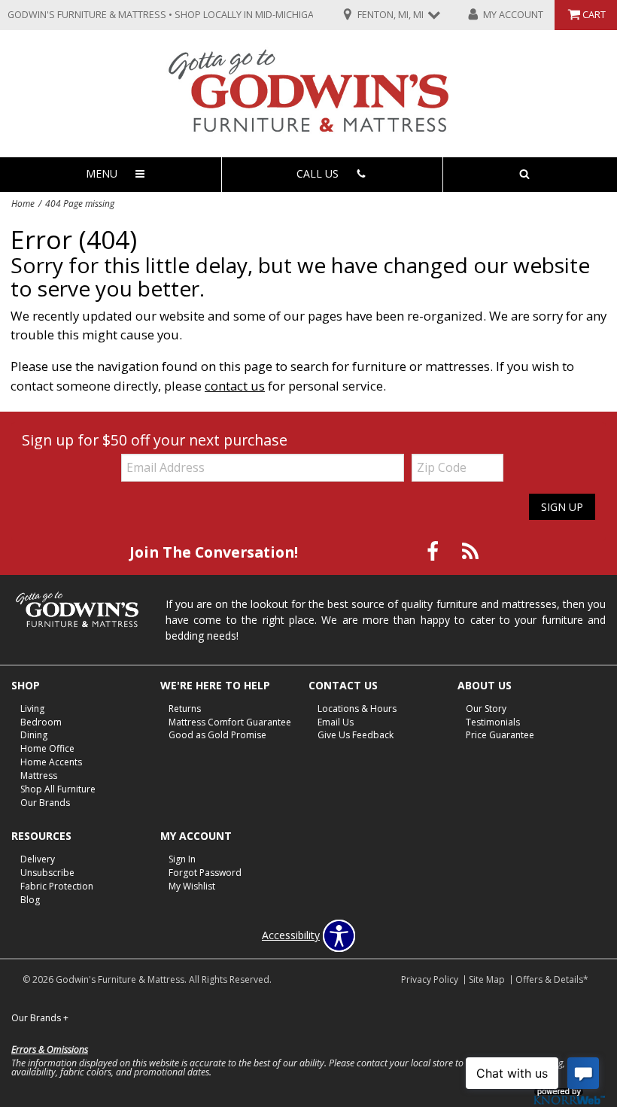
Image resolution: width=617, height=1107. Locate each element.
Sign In (182, 859)
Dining (33, 734)
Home (23, 203)
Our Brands (45, 802)
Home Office (47, 748)
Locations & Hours (357, 707)
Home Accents (51, 762)
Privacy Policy (429, 979)
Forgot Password (205, 872)
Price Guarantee (500, 734)
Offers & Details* (551, 979)
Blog (30, 899)
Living (32, 707)
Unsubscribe (47, 872)
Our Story (486, 707)
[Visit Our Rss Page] (470, 551)
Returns (185, 707)
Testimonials (493, 721)
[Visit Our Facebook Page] (434, 551)
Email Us (336, 721)
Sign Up (562, 507)
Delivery (37, 859)
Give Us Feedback (356, 734)
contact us (235, 385)
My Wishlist (192, 886)
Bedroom (41, 721)
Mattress (38, 775)
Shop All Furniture (58, 789)
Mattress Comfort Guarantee (230, 721)
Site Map (487, 979)
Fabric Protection (56, 886)
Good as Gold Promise (217, 734)
